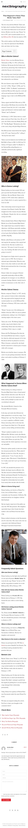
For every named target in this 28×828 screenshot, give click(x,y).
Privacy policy (15, 825)
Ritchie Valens (5, 60)
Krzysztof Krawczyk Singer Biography (12, 724)
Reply (25, 747)
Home (2, 11)
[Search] (21, 1)
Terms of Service (22, 825)
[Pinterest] (7, 735)
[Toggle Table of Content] (13, 51)
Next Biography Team (8, 20)
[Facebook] (3, 735)
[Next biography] (14, 6)
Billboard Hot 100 (8, 37)
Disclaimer (10, 825)
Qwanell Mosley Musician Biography (12, 728)
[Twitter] (5, 735)
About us (23, 823)
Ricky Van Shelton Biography (10, 721)
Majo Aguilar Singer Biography (10, 715)
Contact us (5, 825)
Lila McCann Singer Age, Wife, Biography (13, 718)
